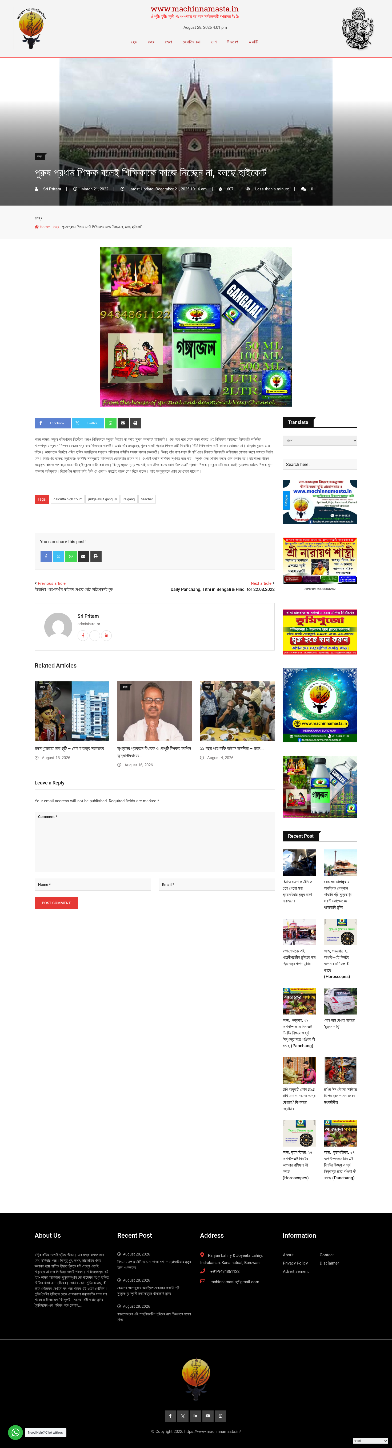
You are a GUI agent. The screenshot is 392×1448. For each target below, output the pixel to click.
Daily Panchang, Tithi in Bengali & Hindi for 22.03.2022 (223, 589)
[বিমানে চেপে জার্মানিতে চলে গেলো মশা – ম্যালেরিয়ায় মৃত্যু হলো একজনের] (299, 862)
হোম (134, 41)
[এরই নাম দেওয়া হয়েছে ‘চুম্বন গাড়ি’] (340, 1001)
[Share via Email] (123, 423)
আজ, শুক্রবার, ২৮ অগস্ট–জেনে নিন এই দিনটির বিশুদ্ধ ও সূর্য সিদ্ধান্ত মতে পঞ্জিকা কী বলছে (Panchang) (299, 1033)
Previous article (52, 583)
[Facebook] (46, 556)
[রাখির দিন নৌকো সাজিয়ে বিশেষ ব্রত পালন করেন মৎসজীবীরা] (340, 1070)
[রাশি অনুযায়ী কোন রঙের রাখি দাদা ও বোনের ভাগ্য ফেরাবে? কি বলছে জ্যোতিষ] (299, 1070)
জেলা (168, 41)
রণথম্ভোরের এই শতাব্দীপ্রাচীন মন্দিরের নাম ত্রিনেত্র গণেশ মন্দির (299, 957)
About (288, 1255)
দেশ (214, 41)
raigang (129, 499)
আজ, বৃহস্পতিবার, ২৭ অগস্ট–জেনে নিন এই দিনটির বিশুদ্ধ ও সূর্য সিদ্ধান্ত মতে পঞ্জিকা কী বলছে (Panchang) (340, 1165)
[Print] (135, 423)
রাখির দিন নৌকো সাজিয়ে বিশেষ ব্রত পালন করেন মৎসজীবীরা (340, 1096)
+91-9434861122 (224, 1271)
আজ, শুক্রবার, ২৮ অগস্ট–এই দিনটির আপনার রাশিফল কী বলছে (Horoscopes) (337, 963)
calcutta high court (68, 499)
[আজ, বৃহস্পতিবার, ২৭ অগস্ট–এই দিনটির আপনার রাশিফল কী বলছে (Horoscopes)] (299, 1133)
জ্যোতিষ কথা (192, 41)
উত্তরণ (232, 41)
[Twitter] (59, 556)
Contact (327, 1255)
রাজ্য (151, 41)
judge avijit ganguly (102, 499)
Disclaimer (329, 1263)
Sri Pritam (88, 616)
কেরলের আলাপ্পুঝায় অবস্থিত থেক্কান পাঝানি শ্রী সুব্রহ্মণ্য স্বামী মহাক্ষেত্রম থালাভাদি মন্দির (337, 894)
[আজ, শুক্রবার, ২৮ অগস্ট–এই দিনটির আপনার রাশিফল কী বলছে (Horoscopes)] (340, 932)
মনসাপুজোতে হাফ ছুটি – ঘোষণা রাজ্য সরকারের (69, 748)
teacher (147, 499)
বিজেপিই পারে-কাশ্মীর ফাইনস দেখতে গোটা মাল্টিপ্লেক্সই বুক (74, 589)
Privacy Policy (295, 1263)
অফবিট (253, 41)
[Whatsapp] (111, 423)
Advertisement (296, 1271)
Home (44, 227)
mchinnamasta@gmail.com (234, 1281)
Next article (261, 583)
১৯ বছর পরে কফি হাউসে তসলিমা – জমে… (232, 748)
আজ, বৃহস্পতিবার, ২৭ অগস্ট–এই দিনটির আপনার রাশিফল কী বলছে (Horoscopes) (297, 1165)
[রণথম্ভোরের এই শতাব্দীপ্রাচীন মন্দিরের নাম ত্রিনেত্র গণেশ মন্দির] (299, 932)
